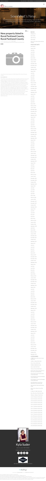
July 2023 (32, 119)
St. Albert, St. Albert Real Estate (36, 391)
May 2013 (32, 338)
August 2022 (33, 140)
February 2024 (33, 105)
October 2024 (33, 90)
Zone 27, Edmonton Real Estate (36, 414)
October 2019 (33, 205)
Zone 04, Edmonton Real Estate (36, 400)
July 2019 (32, 210)
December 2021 (34, 155)
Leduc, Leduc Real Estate (35, 366)
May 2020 (32, 191)
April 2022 (32, 147)
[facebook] (18, 453)
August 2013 (33, 333)
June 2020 (33, 189)
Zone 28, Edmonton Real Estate (36, 416)
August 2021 (33, 163)
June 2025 (33, 75)
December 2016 (34, 256)
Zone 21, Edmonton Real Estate (36, 412)
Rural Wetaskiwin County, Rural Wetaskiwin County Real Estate (36, 383)
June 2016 (33, 268)
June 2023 (33, 120)
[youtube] (24, 453)
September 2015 (34, 285)
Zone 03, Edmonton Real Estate (36, 398)
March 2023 (33, 126)
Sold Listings (33, 39)
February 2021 (33, 174)
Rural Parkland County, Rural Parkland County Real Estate (14, 42)
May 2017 (32, 249)
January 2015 (33, 300)
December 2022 (34, 132)
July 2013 (32, 335)
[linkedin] (21, 453)
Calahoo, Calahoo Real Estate (36, 361)
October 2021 (33, 159)
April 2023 (32, 124)
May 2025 (32, 76)
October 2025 (33, 67)
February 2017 (33, 254)
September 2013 (34, 331)
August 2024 (33, 94)
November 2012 (34, 350)
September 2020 (34, 184)
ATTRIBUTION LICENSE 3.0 (29, 472)
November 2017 (34, 237)
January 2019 (33, 222)
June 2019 (33, 212)
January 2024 (33, 107)
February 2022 (33, 151)
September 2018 (34, 226)
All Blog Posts (33, 33)
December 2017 (34, 235)
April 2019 (32, 216)
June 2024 (33, 98)
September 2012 (34, 354)
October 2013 (33, 329)
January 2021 (33, 176)
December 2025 (34, 63)
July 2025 (32, 73)
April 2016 (32, 272)
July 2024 (32, 96)
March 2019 (33, 218)
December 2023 (34, 109)
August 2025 (33, 71)
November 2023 (34, 111)
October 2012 (33, 352)
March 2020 (33, 195)
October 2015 (33, 283)
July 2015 (32, 289)
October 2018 (33, 224)
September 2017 (34, 241)
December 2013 (34, 325)
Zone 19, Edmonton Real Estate (36, 408)
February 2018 (33, 231)
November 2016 (34, 258)
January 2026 (33, 61)
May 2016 (32, 270)
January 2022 (33, 153)
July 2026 (32, 50)
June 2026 (33, 52)
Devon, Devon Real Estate (35, 363)
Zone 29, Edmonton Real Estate (36, 417)
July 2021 (32, 164)
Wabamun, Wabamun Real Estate (37, 394)
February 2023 (33, 128)
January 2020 (33, 199)
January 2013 (33, 346)
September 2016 (34, 262)
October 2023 (33, 113)
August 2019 (33, 208)
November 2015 (34, 281)
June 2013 (33, 337)
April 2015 (32, 294)
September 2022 (34, 138)
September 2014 (34, 308)
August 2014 (33, 310)
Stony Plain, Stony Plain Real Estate (37, 393)
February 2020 (33, 197)
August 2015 (33, 287)
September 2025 (34, 69)
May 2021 (32, 168)
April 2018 (32, 228)
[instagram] (27, 453)
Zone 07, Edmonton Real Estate (36, 402)
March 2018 (33, 229)
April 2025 (32, 78)
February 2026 (33, 59)
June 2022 (33, 143)
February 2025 (33, 82)
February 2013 (33, 344)
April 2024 (32, 101)
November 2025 (34, 65)
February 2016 (33, 275)
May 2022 (32, 145)
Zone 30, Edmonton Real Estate (36, 419)
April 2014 (32, 317)
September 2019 (34, 207)
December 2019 (34, 201)
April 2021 (32, 170)
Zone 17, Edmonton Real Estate (36, 406)
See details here (4, 77)
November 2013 (34, 327)
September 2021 (34, 161)
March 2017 (33, 252)
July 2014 (32, 312)
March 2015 (33, 296)
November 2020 (34, 180)
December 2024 (34, 86)
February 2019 (33, 220)
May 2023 (32, 122)
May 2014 (32, 316)
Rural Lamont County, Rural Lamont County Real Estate (37, 374)
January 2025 (33, 84)
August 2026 (33, 48)
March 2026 (33, 57)
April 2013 (32, 340)
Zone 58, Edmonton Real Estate (36, 425)
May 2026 (32, 54)
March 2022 (33, 149)
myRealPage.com (23, 470)
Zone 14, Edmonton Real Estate (36, 404)
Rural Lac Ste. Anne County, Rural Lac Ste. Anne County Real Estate (37, 371)
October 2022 (33, 136)
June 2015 (33, 291)
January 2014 (33, 323)
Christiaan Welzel (19, 472)
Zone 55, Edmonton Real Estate (36, 421)
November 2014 (34, 304)
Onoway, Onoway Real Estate (36, 368)
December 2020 (34, 178)
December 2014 (34, 302)
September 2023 (34, 115)
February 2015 (33, 298)
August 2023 (33, 117)
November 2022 (34, 134)
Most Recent (33, 46)
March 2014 (33, 319)
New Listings (33, 35)
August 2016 (33, 264)
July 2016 (32, 266)
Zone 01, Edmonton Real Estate (36, 396)
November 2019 (34, 203)
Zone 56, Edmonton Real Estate (36, 423)
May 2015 (32, 293)
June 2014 (33, 314)
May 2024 (32, 99)
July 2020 (32, 187)
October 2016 (33, 260)
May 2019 (32, 214)
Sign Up (6, 0)
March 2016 (33, 273)
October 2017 (33, 239)
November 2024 (34, 88)
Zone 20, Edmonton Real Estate (36, 410)
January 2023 (33, 130)
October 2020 (33, 182)
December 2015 (34, 279)
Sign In (2, 0)
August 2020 (33, 185)
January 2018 (33, 233)
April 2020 (32, 193)
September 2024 (34, 92)
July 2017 (32, 245)
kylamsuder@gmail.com (25, 450)
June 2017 (33, 247)
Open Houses (33, 37)
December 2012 (34, 348)
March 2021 (33, 172)
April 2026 (32, 55)
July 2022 (32, 142)
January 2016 (33, 277)
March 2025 (33, 80)
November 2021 (34, 157)
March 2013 (33, 342)
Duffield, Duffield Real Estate (36, 364)
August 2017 (33, 243)
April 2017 (32, 250)
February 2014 (33, 321)
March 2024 (33, 103)
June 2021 (33, 166)
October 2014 (33, 306)
